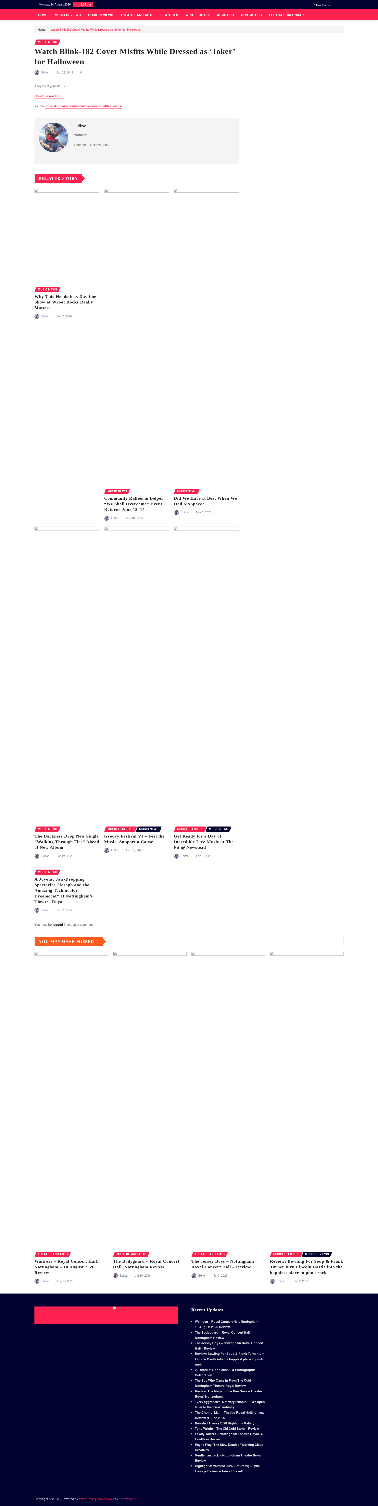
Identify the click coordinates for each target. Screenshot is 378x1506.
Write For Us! (197, 15)
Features (169, 15)
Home (43, 15)
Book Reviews (100, 15)
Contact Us (251, 15)
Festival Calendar (286, 15)
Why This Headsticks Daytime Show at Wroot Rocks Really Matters (65, 302)
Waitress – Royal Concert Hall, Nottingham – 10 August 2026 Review (66, 1267)
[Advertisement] (107, 1315)
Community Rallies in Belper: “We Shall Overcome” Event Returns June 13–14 (134, 504)
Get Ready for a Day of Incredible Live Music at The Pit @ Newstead (204, 842)
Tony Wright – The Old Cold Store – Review (227, 1428)
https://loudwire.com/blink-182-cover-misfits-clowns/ (83, 106)
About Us (225, 15)
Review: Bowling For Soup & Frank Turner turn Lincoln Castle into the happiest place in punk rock (306, 1267)
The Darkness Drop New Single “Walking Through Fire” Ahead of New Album (66, 842)
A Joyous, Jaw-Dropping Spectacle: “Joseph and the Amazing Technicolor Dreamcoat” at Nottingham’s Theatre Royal (63, 890)
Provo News (105, 1499)
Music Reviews (68, 15)
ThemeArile (127, 1499)
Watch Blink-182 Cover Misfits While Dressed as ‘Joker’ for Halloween (96, 29)
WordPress (86, 1499)
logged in (60, 924)
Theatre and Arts (137, 15)
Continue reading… (49, 96)
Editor (45, 72)
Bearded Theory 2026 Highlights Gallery (224, 1423)
